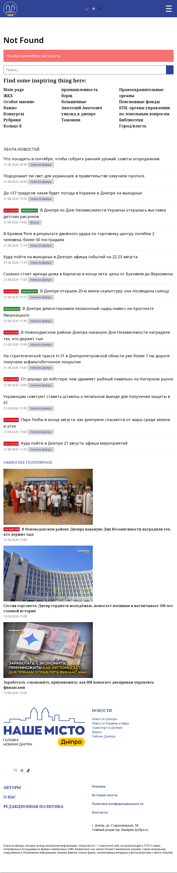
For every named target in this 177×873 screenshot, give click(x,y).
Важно (10, 107)
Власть (34, 222)
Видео (97, 732)
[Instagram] (87, 8)
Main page (13, 89)
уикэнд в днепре (78, 113)
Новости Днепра (40, 165)
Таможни (70, 119)
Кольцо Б (12, 125)
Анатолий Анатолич (81, 107)
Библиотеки (131, 119)
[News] (93, 8)
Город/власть (132, 125)
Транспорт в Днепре (107, 728)
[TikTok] (100, 8)
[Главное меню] (169, 9)
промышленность (79, 89)
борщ (66, 95)
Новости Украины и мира (110, 723)
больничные (73, 101)
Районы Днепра (103, 736)
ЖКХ (8, 95)
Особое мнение (18, 101)
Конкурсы (13, 113)
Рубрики (12, 119)
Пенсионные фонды (139, 101)
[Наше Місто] (10, 9)
